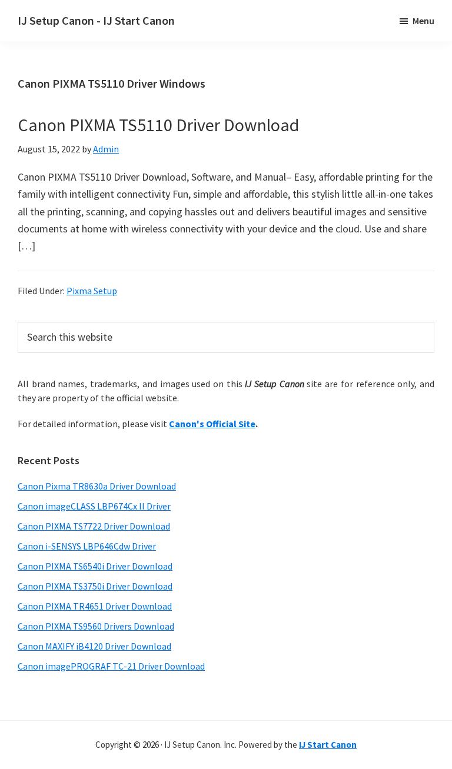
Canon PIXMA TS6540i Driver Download (95, 566)
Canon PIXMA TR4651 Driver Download (95, 606)
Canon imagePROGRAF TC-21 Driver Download (111, 666)
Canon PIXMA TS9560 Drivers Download (96, 626)
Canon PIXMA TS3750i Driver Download (95, 586)
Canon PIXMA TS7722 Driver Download (94, 526)
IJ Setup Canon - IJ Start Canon (96, 20)
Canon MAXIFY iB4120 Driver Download (94, 646)
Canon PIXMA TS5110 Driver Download (158, 125)
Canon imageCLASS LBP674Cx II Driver (94, 506)
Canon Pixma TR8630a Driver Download (97, 486)
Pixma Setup (92, 291)
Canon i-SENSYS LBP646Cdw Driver (87, 546)
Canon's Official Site (212, 424)
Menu (423, 20)
